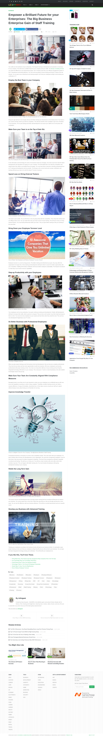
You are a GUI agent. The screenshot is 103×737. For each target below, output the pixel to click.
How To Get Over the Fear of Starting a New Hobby (22, 634)
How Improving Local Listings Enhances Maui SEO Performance (25, 639)
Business (11, 10)
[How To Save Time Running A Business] (36, 653)
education (28, 574)
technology (49, 587)
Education (41, 682)
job (43, 581)
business (12, 574)
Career (11, 682)
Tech (24, 4)
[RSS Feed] (18, 1)
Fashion (11, 699)
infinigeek (17, 31)
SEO (24, 697)
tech (42, 587)
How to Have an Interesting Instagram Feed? (81, 315)
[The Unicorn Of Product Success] (17, 653)
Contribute (78, 1)
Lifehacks (11, 717)
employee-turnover (39, 578)
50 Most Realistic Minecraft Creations (79, 293)
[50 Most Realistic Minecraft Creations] (82, 282)
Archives (65, 1)
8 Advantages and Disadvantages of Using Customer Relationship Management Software (81, 271)
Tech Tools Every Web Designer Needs (79, 113)
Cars (10, 684)
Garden (11, 707)
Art (54, 677)
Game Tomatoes (74, 371)
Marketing (26, 689)
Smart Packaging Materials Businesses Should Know (22, 637)
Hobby (10, 714)
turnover (19, 590)
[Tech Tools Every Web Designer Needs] (82, 102)
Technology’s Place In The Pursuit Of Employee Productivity (26, 564)
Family (10, 697)
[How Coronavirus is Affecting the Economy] (82, 325)
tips (56, 587)
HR (34, 581)
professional (13, 587)
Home (24, 687)
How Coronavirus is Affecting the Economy (81, 336)
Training (12, 590)
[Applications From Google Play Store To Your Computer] (82, 347)
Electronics (12, 694)
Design (10, 687)
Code (39, 680)
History (11, 712)
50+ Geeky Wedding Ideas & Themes (79, 248)
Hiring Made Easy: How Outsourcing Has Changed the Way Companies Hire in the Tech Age (34, 558)
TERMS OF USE (69, 735)
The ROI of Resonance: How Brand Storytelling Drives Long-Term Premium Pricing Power (31, 629)
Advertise (85, 1)
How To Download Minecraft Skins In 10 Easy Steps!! (81, 204)
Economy (11, 692)
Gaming (11, 704)
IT (38, 581)
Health (10, 709)
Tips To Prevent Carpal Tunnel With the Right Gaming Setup (24, 631)
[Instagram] (22, 1)
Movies (55, 682)
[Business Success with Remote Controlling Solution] (56, 653)
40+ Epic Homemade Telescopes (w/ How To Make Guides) (81, 91)
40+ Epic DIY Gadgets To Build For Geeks (80, 68)
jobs (49, 581)
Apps (10, 677)
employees (49, 578)
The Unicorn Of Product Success (15, 662)
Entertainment (44, 4)
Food (10, 702)
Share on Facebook (33, 29)
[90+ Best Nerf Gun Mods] (82, 171)
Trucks (11, 729)
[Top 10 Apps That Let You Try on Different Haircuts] (82, 34)
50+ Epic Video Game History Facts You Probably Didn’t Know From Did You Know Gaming (80, 158)
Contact (91, 1)
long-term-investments (43, 584)
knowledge (55, 581)
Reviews (25, 692)
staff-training (27, 587)
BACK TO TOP (91, 735)
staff (20, 587)
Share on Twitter (20, 29)
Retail (10, 724)
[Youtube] (13, 1)
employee (36, 574)
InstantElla (72, 373)
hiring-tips (28, 581)
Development (27, 680)
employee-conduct (14, 578)
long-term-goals (30, 584)
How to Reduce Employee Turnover (20, 568)
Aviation (11, 680)
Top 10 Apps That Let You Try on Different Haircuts (80, 46)
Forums (71, 1)
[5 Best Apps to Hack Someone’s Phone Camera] (82, 216)
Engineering (41, 684)
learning (21, 584)
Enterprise (57, 578)
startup (35, 587)
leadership (12, 584)
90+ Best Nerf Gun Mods (76, 182)
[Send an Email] (16, 1)
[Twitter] (11, 1)
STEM (36, 4)
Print (10, 722)
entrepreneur (13, 581)
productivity (55, 584)
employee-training (26, 578)
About (59, 1)
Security (25, 694)
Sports (55, 687)
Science (40, 687)
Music (54, 684)
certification (20, 574)
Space (39, 689)
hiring (21, 581)
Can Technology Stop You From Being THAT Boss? (24, 560)
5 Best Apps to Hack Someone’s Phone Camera (82, 227)
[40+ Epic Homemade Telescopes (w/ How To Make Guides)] (82, 79)
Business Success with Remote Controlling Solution (56, 662)
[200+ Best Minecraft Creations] (82, 124)
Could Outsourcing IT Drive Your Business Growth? (24, 562)
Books (54, 680)
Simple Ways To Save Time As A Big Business (22, 566)
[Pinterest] (20, 1)
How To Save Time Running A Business (36, 662)
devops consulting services (57, 68)
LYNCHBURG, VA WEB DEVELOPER (24, 735)
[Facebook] (9, 1)
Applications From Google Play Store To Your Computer (81, 359)
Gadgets (25, 682)
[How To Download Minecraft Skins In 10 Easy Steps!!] (82, 192)
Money (10, 719)
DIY (9, 689)
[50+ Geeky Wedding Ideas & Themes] (82, 237)
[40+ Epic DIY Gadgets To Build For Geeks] (82, 57)
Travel (10, 727)
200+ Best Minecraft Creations (77, 135)
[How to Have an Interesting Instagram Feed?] (82, 304)
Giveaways (26, 684)
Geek (30, 4)
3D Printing (41, 677)
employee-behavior (47, 574)
